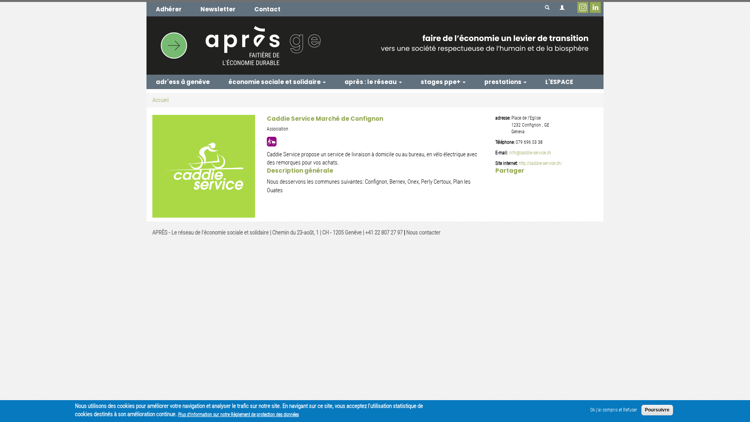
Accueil (160, 100)
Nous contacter (423, 232)
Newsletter (218, 9)
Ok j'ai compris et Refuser (613, 410)
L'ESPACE (559, 82)
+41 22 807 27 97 (384, 232)
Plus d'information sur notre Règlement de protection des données (238, 414)
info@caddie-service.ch (530, 153)
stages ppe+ (441, 82)
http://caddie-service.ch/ (540, 163)
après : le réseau (371, 82)
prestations (503, 82)
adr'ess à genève (183, 82)
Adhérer (169, 9)
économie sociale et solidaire (275, 82)
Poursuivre (657, 410)
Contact (267, 9)
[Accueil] (375, 45)
